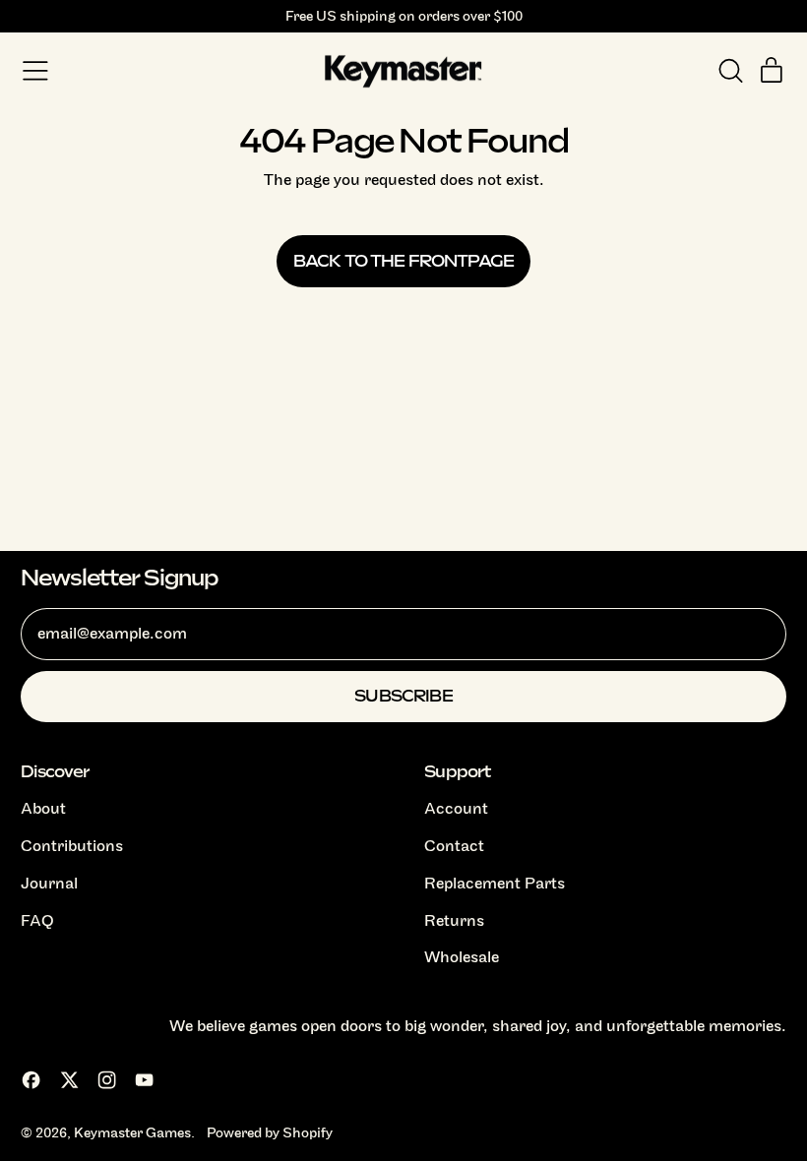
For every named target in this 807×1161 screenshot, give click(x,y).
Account (456, 809)
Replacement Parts (494, 883)
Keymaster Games (132, 1132)
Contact (454, 846)
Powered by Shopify (270, 1132)
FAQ (37, 921)
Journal (49, 883)
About (43, 809)
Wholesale (461, 957)
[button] (730, 71)
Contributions (72, 846)
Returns (454, 921)
